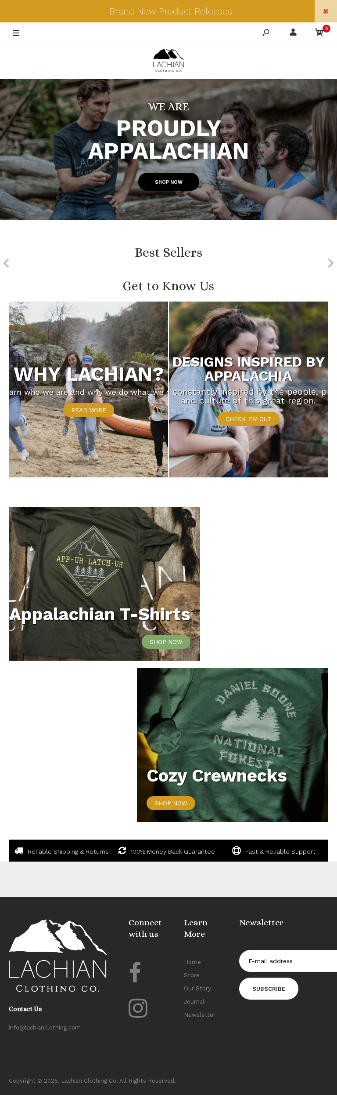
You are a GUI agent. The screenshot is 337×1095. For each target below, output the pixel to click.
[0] (319, 34)
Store (192, 975)
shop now (166, 642)
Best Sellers (168, 252)
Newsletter (199, 1014)
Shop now (170, 803)
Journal (194, 1001)
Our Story (197, 988)
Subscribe (268, 989)
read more (88, 410)
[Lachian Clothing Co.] (168, 62)
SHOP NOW (169, 182)
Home (192, 962)
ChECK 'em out (249, 419)
